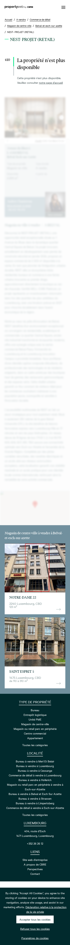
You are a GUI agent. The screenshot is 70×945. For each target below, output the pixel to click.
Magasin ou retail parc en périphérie (35, 729)
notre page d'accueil (51, 83)
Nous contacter (55, 214)
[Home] (19, 7)
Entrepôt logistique (35, 715)
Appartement (35, 738)
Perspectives (35, 869)
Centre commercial (35, 733)
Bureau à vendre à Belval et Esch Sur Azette (35, 794)
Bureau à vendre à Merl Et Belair (35, 761)
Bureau (35, 710)
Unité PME (35, 719)
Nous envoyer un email (19, 205)
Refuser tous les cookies (35, 929)
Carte (44, 140)
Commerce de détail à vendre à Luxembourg (35, 775)
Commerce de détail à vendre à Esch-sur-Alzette (35, 808)
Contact (35, 874)
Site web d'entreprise (35, 860)
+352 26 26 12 (35, 843)
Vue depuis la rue (56, 140)
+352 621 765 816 (16, 209)
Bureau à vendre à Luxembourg (35, 766)
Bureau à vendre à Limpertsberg (35, 803)
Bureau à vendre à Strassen (35, 798)
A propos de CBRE (35, 864)
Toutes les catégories (35, 745)
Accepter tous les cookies (35, 919)
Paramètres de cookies (35, 938)
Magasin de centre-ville (35, 724)
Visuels (38, 140)
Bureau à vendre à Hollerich (35, 780)
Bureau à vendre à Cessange (35, 770)
